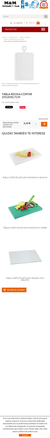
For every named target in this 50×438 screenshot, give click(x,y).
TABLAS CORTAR (25, 37)
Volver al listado (16, 290)
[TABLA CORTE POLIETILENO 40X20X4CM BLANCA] (25, 156)
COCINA (4, 37)
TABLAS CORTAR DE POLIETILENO (14, 39)
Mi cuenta (17, 23)
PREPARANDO (13, 37)
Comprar (44, 124)
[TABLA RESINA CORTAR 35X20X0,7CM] (24, 63)
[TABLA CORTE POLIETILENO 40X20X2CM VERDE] (25, 206)
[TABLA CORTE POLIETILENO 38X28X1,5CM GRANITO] (25, 257)
